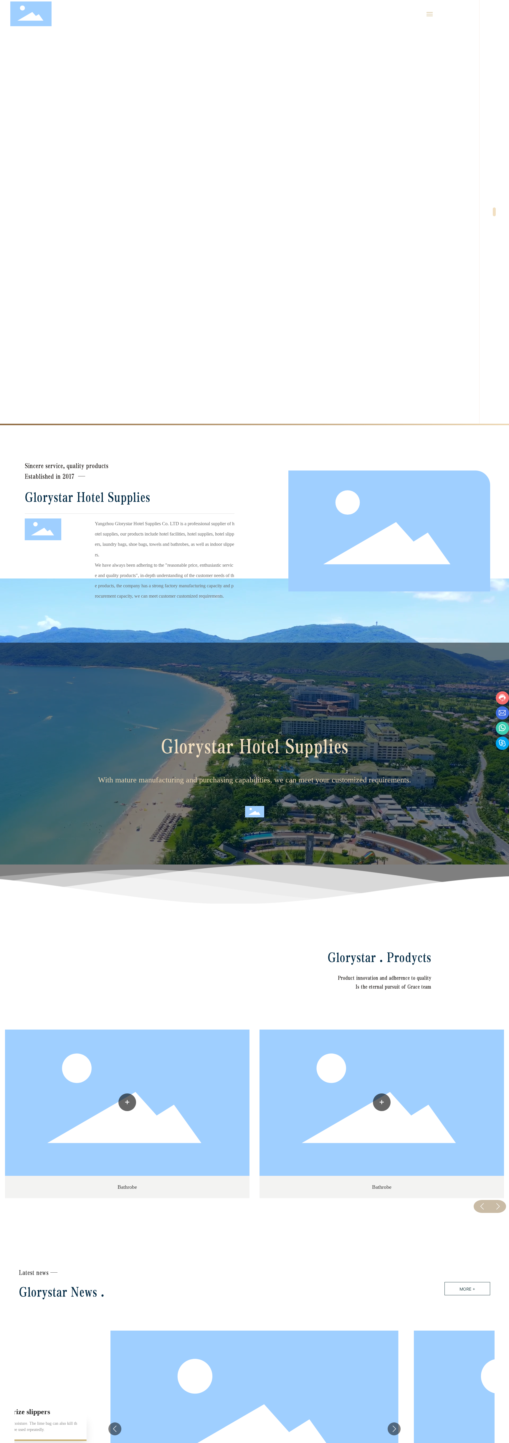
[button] (494, 211)
